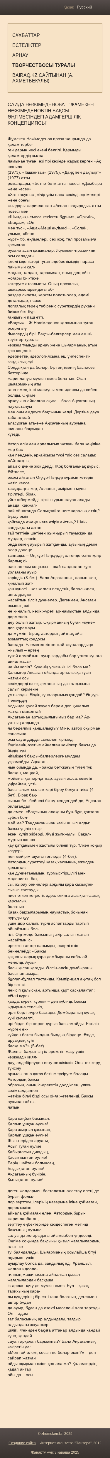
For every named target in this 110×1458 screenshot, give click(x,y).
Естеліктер (26, 45)
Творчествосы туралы (43, 65)
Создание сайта (22, 1443)
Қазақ (68, 7)
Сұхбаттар (26, 35)
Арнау (20, 55)
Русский (84, 7)
